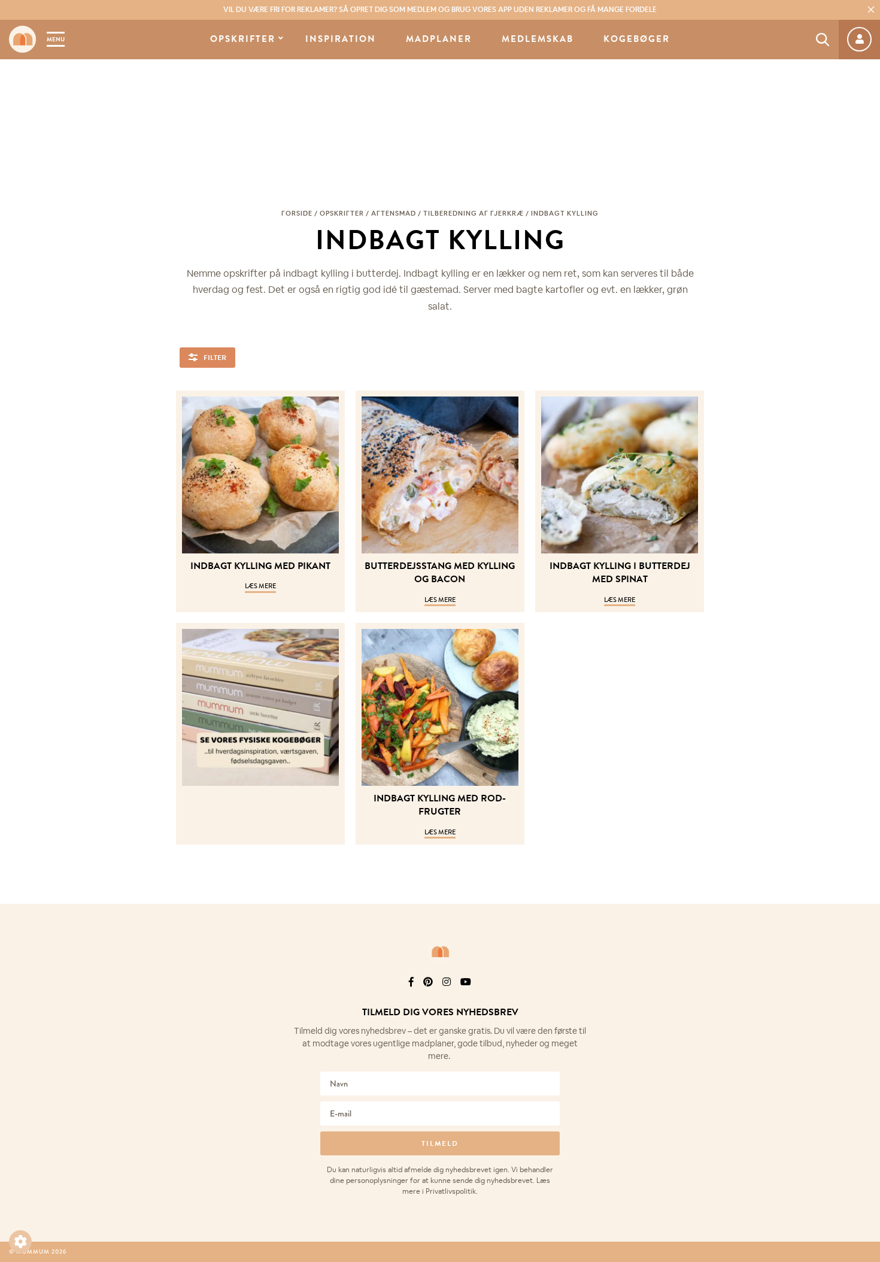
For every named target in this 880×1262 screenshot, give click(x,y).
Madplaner (439, 39)
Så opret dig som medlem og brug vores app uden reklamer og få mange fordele (440, 9)
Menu (56, 39)
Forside (296, 213)
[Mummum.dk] (440, 952)
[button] (20, 1241)
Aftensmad (393, 213)
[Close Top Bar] (871, 10)
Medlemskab (537, 39)
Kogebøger (636, 39)
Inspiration (340, 39)
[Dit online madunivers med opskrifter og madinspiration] (22, 39)
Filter (215, 357)
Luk (863, 997)
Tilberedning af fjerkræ (473, 213)
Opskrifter (242, 39)
